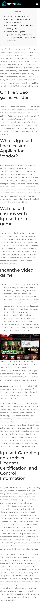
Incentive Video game (15, 32)
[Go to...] (37, 3)
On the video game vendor (17, 16)
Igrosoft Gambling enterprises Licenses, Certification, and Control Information (20, 38)
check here (13, 178)
